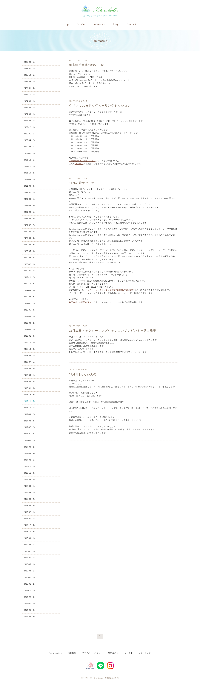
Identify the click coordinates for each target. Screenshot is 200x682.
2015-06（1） (30, 558)
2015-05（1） (30, 564)
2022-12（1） (30, 127)
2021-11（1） (30, 166)
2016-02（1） (30, 512)
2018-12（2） (30, 342)
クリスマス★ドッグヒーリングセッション (100, 105)
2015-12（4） (30, 525)
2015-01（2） (30, 584)
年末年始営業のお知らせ (86, 65)
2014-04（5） (30, 617)
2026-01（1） (30, 69)
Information (56, 653)
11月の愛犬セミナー (83, 183)
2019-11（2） (30, 277)
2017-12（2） (30, 395)
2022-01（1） (30, 153)
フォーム (79, 164)
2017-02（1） (30, 460)
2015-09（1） (30, 538)
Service (81, 24)
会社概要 (72, 653)
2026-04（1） (30, 62)
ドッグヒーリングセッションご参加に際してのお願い (109, 290)
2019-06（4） (30, 310)
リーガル (128, 653)
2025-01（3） (30, 88)
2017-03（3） (30, 453)
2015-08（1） (30, 545)
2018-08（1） (30, 356)
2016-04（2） (30, 499)
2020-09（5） (30, 232)
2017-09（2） (30, 414)
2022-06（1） (30, 134)
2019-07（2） (30, 303)
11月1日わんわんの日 (84, 374)
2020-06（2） (30, 245)
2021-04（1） (30, 212)
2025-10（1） (30, 75)
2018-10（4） (30, 349)
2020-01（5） (30, 271)
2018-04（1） (30, 375)
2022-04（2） (30, 140)
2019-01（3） (30, 336)
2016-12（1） (30, 466)
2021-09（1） (30, 179)
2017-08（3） (30, 421)
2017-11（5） (30, 401)
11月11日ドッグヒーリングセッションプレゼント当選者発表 (112, 330)
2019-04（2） (30, 323)
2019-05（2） (30, 316)
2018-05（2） (30, 369)
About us (99, 24)
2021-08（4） (30, 186)
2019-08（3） (30, 297)
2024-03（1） (30, 114)
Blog (115, 24)
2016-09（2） (30, 480)
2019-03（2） (30, 329)
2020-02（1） (30, 264)
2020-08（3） (30, 238)
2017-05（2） (30, 440)
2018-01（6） (30, 388)
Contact (131, 24)
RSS (117, 678)
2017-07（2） (30, 427)
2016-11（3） (30, 473)
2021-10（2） (30, 173)
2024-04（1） (30, 108)
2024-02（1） (30, 121)
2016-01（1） (30, 519)
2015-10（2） (30, 532)
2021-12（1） (30, 160)
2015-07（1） (30, 551)
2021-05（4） (30, 205)
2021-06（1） (30, 199)
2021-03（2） (30, 219)
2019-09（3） (30, 290)
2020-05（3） (30, 251)
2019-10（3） (30, 284)
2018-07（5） (30, 362)
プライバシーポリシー (92, 653)
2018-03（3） (30, 382)
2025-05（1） (30, 82)
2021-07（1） (30, 192)
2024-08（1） (30, 101)
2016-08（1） (30, 486)
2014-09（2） (30, 597)
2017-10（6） (30, 408)
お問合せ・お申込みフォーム (82, 302)
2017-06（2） (30, 434)
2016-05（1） (30, 492)
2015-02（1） (30, 577)
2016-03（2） (30, 506)
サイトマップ (144, 653)
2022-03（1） (30, 147)
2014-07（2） (30, 603)
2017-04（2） (30, 447)
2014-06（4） (30, 610)
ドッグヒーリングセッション (82, 161)
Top (66, 24)
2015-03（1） (30, 571)
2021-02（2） (30, 225)
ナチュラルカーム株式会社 (103, 678)
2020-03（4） (30, 258)
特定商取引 (113, 653)
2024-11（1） (30, 95)
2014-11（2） (30, 590)
